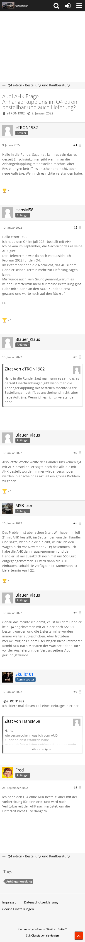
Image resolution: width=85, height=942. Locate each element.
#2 (75, 227)
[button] (56, 5)
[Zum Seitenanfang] (79, 936)
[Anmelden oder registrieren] (67, 5)
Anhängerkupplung (19, 881)
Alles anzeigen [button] (41, 749)
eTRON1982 (16, 113)
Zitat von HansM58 (22, 721)
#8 (75, 787)
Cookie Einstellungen (18, 909)
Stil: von (42, 935)
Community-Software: (42, 929)
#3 (75, 357)
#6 (75, 613)
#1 (75, 145)
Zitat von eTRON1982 (25, 369)
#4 (75, 452)
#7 (75, 692)
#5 (75, 523)
